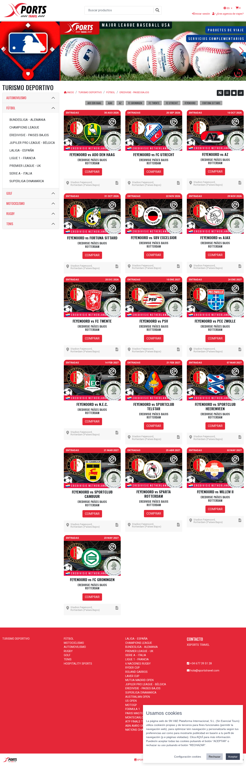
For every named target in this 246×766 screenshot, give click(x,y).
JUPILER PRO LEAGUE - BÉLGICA (32, 143)
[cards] (220, 93)
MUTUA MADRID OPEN (139, 680)
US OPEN (131, 701)
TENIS (9, 224)
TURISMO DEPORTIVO (90, 92)
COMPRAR (92, 172)
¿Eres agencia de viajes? (229, 13)
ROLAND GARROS (136, 672)
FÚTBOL (10, 108)
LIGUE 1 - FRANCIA (22, 158)
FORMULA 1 (132, 709)
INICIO (70, 92)
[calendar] (234, 93)
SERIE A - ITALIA (20, 173)
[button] (238, 7)
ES (228, 8)
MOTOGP (131, 705)
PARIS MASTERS (135, 713)
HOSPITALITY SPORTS (78, 663)
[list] (227, 93)
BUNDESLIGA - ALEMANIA (27, 120)
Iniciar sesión (202, 13)
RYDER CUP (132, 667)
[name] (241, 93)
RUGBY (10, 213)
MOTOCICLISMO (15, 203)
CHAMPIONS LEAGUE (24, 127)
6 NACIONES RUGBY (138, 663)
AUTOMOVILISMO (16, 98)
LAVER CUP (132, 676)
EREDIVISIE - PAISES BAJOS (29, 135)
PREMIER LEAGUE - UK (25, 166)
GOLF (9, 193)
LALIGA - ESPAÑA (21, 150)
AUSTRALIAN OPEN (137, 696)
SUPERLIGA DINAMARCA (26, 181)
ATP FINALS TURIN (137, 721)
